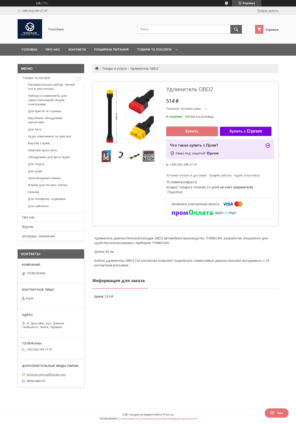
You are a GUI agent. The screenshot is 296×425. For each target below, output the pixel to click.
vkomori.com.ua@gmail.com (46, 374)
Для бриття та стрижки (44, 111)
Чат (280, 413)
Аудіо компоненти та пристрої (50, 136)
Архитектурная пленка (44, 178)
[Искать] (236, 29)
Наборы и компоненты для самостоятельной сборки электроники (47, 100)
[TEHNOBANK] (30, 37)
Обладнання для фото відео (49, 157)
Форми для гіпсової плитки (47, 185)
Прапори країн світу (42, 150)
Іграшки (33, 192)
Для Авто (35, 129)
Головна (29, 49)
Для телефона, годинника (46, 199)
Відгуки (27, 227)
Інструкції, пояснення (38, 236)
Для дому (35, 171)
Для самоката (38, 206)
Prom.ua (168, 414)
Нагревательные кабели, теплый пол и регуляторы (51, 86)
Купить (192, 131)
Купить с (238, 131)
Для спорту (36, 164)
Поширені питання (111, 49)
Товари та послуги (154, 49)
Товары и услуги (114, 68)
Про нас (53, 49)
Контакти (77, 49)
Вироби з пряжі (39, 143)
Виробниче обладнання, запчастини (45, 120)
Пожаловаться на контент (136, 418)
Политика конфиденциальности (176, 418)
